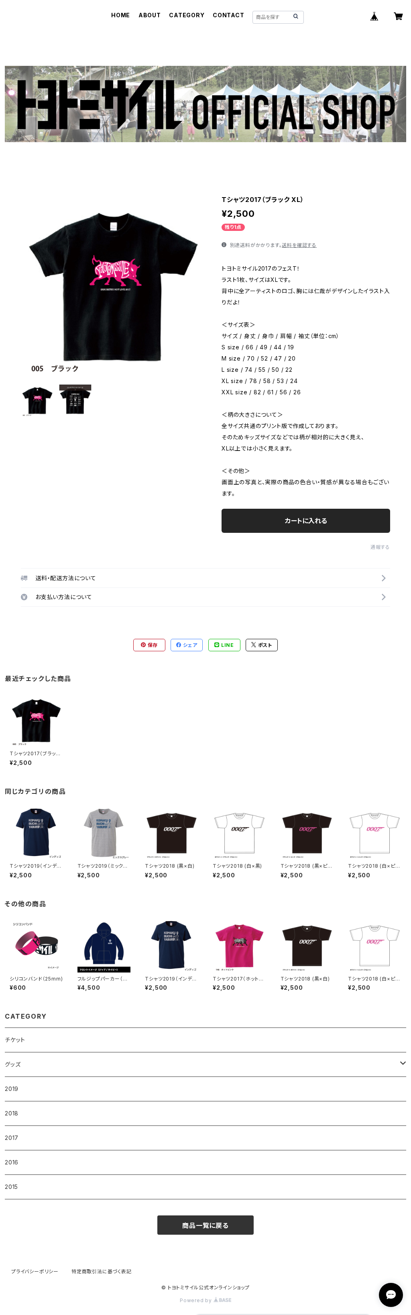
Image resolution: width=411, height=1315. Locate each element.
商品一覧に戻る (205, 1225)
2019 (11, 1088)
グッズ (12, 1064)
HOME (120, 15)
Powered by (197, 1300)
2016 (11, 1162)
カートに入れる (306, 521)
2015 (11, 1186)
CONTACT (228, 15)
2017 (11, 1137)
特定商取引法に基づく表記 (101, 1271)
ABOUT (149, 15)
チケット (15, 1039)
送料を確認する (299, 245)
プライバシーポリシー (35, 1271)
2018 (11, 1113)
